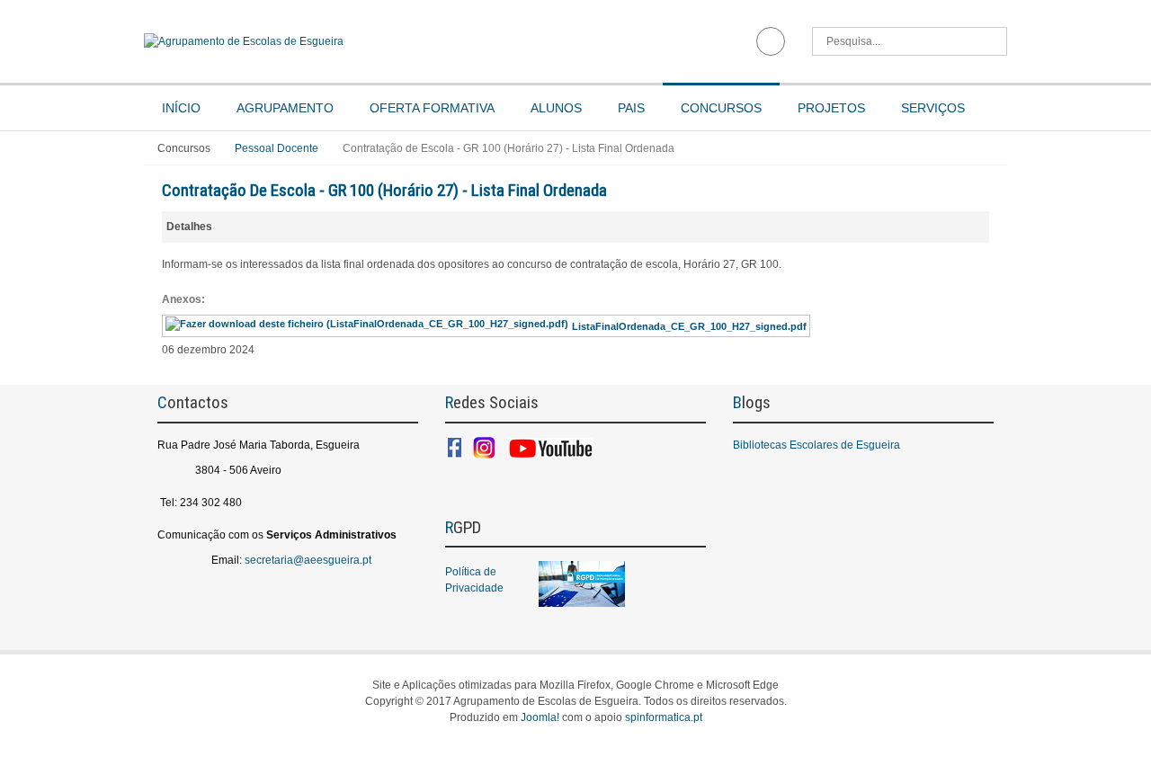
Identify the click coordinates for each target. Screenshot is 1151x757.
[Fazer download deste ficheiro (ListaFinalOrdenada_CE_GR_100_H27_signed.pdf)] (368, 326)
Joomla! (540, 717)
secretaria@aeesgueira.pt (308, 560)
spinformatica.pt (663, 717)
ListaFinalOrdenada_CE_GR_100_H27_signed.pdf (689, 326)
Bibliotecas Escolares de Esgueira (816, 445)
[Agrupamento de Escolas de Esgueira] (353, 41)
